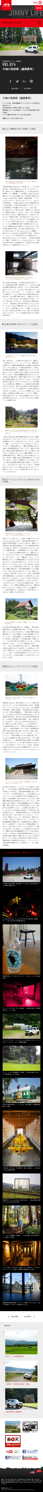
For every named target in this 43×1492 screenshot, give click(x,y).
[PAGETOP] (35, 1472)
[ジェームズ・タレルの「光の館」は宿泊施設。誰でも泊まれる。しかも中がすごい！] (21, 769)
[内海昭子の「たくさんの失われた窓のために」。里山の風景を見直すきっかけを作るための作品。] (21, 1186)
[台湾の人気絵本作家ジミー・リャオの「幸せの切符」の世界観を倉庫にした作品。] (21, 1090)
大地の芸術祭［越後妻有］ (14, 1412)
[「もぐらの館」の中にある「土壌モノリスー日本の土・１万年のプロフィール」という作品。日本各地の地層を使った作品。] (21, 1253)
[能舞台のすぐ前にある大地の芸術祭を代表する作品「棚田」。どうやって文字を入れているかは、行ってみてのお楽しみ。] (21, 418)
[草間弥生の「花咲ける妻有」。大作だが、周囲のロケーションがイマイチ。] (21, 685)
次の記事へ (28, 88)
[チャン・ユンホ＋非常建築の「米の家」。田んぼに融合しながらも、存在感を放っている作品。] (21, 1058)
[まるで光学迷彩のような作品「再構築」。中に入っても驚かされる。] (21, 609)
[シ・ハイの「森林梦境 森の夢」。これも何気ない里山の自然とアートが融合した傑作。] (21, 1220)
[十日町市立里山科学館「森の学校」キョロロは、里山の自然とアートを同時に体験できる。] (21, 869)
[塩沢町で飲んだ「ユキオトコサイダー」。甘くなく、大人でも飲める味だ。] (21, 949)
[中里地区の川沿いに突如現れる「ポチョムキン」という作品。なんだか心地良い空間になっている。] (21, 510)
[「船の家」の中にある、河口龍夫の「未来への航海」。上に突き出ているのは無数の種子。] (21, 1138)
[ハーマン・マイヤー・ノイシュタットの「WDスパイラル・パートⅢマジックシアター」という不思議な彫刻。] (21, 1026)
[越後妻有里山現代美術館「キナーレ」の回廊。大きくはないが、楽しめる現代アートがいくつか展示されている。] (21, 1287)
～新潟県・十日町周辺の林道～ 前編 (17, 1384)
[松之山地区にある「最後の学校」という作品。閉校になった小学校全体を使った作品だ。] (21, 159)
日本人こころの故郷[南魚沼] (14, 1356)
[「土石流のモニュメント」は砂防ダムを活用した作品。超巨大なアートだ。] (21, 343)
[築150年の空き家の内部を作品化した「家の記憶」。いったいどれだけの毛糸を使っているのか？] (21, 264)
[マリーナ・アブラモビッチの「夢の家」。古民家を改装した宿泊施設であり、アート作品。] (21, 994)
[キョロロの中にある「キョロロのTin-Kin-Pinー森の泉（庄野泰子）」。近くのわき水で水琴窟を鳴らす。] (21, 903)
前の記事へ (15, 88)
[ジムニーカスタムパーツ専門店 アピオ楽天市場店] (39, 9)
